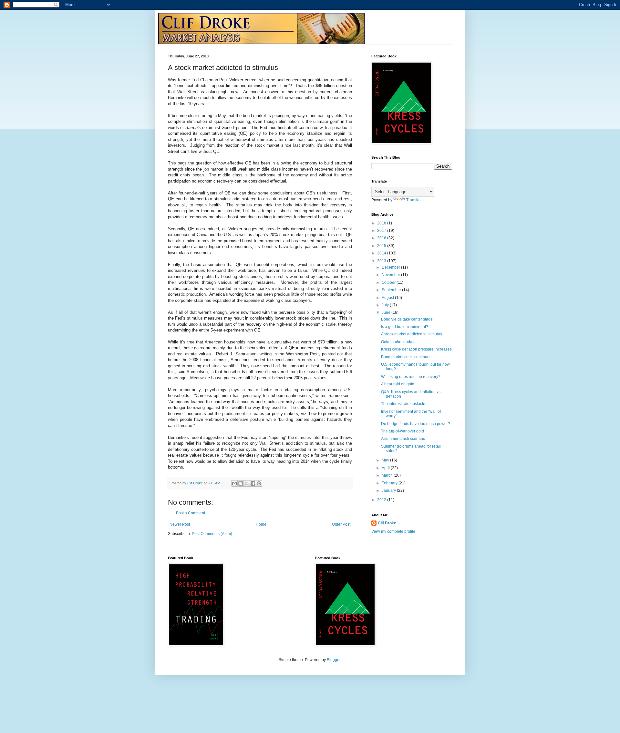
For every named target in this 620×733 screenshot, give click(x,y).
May (386, 460)
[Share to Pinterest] (259, 483)
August (388, 297)
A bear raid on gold (397, 384)
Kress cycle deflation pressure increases (416, 349)
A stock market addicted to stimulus (411, 334)
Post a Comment (190, 513)
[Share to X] (246, 483)
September (392, 290)
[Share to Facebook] (253, 483)
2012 (382, 500)
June (386, 312)
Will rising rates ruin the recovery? (410, 376)
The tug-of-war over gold (402, 431)
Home (261, 524)
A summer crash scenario (403, 438)
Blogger (333, 660)
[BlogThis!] (240, 483)
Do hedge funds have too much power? (415, 423)
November (391, 274)
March (388, 475)
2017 (382, 230)
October (389, 282)
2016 (382, 238)
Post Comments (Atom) (212, 533)
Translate (414, 200)
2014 (382, 253)
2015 (382, 245)
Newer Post (180, 524)
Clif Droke (387, 523)
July (386, 305)
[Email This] (234, 483)
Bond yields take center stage (407, 319)
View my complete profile (393, 531)
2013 (382, 261)
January (389, 490)
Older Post (341, 524)
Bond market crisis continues (406, 357)
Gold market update (398, 342)
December (391, 267)
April (386, 468)
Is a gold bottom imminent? (404, 326)
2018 (382, 223)
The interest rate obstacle (403, 403)
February (390, 483)
